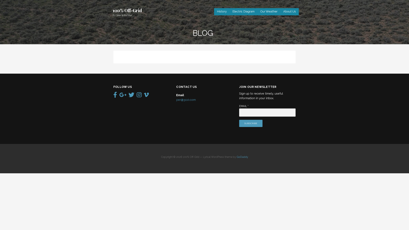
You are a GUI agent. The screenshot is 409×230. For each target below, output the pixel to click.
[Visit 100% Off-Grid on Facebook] (115, 96)
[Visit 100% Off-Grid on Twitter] (131, 96)
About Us (289, 11)
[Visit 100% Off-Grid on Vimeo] (146, 96)
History (222, 11)
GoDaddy (242, 156)
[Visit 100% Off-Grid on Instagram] (139, 96)
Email (243, 106)
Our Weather (269, 11)
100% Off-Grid (127, 10)
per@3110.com (186, 99)
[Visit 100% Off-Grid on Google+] (123, 96)
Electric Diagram (243, 11)
